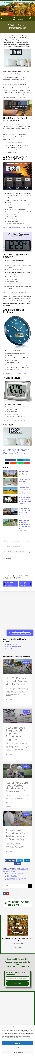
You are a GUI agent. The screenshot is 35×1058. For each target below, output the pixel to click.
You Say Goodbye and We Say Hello (16, 878)
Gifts (8, 579)
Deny (17, 1047)
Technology (19, 579)
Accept (17, 1043)
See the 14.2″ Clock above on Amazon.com (15, 292)
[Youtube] (7, 893)
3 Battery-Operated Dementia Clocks (16, 451)
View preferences (17, 1052)
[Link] (20, 552)
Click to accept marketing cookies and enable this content (17, 107)
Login (30, 541)
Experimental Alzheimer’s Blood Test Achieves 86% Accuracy (17, 835)
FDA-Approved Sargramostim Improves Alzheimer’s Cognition (15, 733)
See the (5, 227)
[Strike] (11, 552)
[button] (32, 1027)
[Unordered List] (15, 552)
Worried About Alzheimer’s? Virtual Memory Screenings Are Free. (24, 524)
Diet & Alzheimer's (12, 644)
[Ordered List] (13, 552)
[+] (24, 551)
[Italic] (7, 552)
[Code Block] (18, 552)
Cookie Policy (17, 1056)
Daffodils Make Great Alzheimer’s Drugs (25, 490)
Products (12, 579)
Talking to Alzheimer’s (12, 876)
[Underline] (9, 552)
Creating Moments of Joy (13, 879)
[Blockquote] (17, 552)
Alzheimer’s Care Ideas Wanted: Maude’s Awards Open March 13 (17, 787)
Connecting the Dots (12, 875)
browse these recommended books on (15, 869)
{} (22, 551)
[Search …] (30, 18)
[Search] (30, 886)
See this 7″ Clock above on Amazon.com (14, 420)
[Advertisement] (17, 610)
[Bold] (5, 552)
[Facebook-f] (4, 893)
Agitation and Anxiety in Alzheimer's (9, 584)
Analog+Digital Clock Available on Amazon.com (16, 373)
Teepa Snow (10, 648)
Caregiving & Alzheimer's (14, 646)
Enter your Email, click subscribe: (15, 973)
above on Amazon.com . (9, 230)
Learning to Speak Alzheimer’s (15, 873)
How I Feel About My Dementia (23, 584)
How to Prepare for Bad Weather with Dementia (16, 681)
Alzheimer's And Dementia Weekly (18, 2)
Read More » (9, 699)
